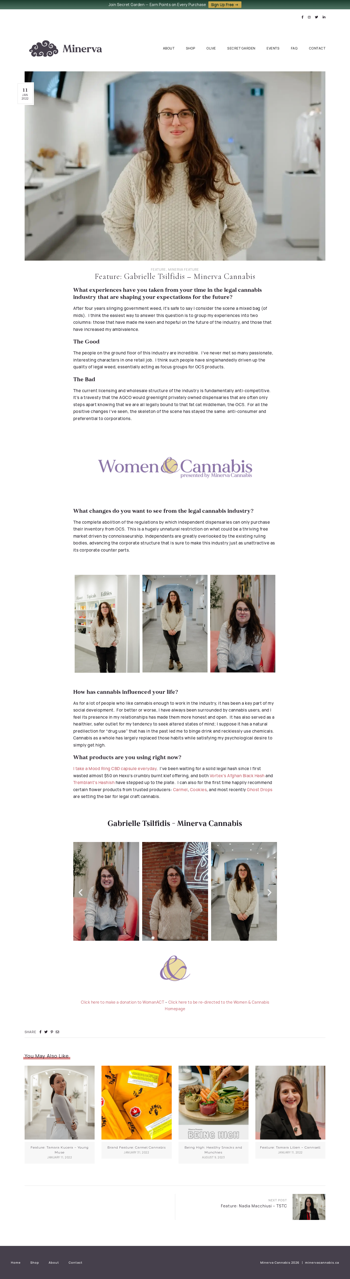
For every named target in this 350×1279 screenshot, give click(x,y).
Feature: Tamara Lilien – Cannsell (290, 1147)
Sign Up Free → (225, 4)
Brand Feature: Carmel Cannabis (136, 1147)
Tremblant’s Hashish (94, 782)
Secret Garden (241, 48)
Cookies (198, 790)
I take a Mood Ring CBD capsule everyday (115, 768)
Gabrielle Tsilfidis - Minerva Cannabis (175, 823)
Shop (190, 48)
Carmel (180, 790)
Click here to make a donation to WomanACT (122, 1002)
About (169, 48)
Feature (158, 269)
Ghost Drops (260, 790)
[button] (80, 892)
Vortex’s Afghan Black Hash (237, 776)
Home (16, 1262)
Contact (317, 48)
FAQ (294, 48)
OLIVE (211, 48)
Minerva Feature (183, 269)
